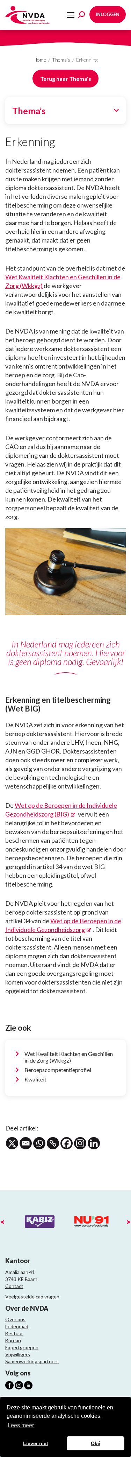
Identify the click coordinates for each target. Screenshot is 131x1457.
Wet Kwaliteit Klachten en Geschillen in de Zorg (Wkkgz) (68, 1057)
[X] (12, 1143)
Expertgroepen (21, 1347)
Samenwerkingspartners (32, 1361)
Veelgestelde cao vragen (32, 1297)
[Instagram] (80, 1143)
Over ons (15, 1319)
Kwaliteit (35, 1079)
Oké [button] (95, 1443)
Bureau (13, 1340)
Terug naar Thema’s (65, 78)
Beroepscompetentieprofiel (57, 1069)
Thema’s (61, 60)
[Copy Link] (53, 1143)
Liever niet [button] (35, 1443)
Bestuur (14, 1333)
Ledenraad (16, 1326)
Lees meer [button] (21, 1425)
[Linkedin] (94, 1143)
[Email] (26, 1143)
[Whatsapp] (39, 1143)
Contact (14, 1286)
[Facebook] (66, 1143)
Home (40, 60)
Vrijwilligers (17, 1354)
